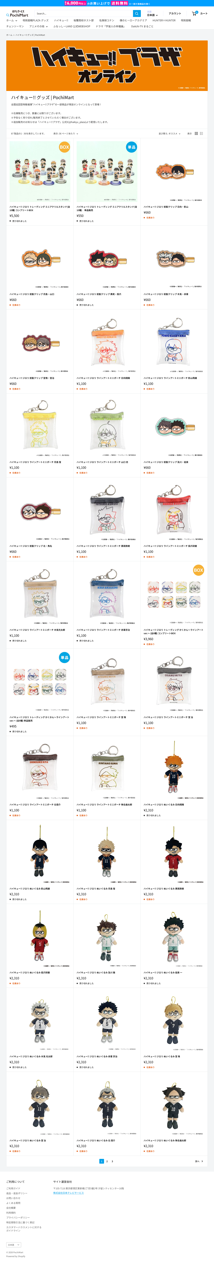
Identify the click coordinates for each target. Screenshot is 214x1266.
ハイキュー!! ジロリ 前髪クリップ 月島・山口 (32, 294)
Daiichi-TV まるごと (142, 26)
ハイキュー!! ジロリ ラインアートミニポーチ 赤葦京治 (103, 629)
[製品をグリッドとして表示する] (196, 133)
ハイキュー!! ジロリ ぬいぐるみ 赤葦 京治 (97, 1056)
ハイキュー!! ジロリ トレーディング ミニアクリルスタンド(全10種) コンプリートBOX (40, 208)
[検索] (137, 13)
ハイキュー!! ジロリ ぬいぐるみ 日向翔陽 (164, 804)
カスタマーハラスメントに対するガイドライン (24, 1229)
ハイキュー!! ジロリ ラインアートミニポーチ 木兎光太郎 (37, 629)
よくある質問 (13, 1203)
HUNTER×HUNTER (164, 20)
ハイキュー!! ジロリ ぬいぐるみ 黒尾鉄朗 (164, 888)
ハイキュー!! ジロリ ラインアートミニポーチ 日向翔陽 (103, 378)
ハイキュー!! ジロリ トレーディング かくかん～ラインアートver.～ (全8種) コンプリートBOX (173, 631)
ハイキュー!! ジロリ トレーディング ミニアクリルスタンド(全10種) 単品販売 (107, 208)
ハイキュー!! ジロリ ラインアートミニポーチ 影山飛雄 (170, 378)
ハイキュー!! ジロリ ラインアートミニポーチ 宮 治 (168, 717)
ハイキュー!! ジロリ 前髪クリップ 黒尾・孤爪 (99, 294)
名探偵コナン (106, 20)
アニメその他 (36, 26)
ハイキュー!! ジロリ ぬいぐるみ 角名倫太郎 (165, 1140)
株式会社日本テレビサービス (68, 1192)
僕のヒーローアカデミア (133, 20)
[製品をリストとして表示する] (201, 133)
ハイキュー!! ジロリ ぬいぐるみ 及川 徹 (96, 972)
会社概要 (11, 1207)
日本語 (11, 1244)
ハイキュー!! (61, 20)
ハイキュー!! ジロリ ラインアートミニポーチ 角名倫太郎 (104, 804)
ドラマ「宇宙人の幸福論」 (111, 26)
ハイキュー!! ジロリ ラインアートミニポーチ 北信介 (35, 804)
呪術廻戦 (186, 20)
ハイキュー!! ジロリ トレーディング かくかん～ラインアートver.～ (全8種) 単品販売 (39, 719)
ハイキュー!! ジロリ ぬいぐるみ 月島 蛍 (96, 888)
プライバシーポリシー (18, 1217)
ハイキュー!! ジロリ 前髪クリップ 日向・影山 (166, 206)
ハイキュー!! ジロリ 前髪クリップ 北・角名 (31, 545)
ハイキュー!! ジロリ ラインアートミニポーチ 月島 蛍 (35, 462)
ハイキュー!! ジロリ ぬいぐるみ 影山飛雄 (30, 888)
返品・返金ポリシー (16, 1193)
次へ (197, 1161)
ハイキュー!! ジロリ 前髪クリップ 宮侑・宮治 (32, 378)
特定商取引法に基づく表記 (20, 1222)
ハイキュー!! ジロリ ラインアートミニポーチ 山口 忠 (102, 462)
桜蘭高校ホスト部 (84, 20)
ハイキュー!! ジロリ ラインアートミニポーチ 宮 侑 (101, 717)
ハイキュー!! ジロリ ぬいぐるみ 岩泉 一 (163, 972)
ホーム (10, 20)
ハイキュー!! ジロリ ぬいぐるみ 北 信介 (96, 1140)
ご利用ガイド (13, 1188)
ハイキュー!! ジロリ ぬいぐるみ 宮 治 (28, 1140)
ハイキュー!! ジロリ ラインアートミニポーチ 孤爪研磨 (170, 545)
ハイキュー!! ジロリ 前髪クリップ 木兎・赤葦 (166, 294)
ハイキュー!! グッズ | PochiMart (30, 34)
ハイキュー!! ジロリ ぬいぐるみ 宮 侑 (162, 1056)
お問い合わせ (13, 1198)
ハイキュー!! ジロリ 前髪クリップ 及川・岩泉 (166, 462)
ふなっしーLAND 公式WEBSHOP (71, 26)
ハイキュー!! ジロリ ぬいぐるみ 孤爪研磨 (30, 972)
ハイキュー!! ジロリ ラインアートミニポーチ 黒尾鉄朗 (103, 545)
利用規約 (11, 1212)
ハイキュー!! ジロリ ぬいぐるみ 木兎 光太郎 (31, 1056)
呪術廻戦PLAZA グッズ (36, 20)
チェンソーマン (15, 26)
